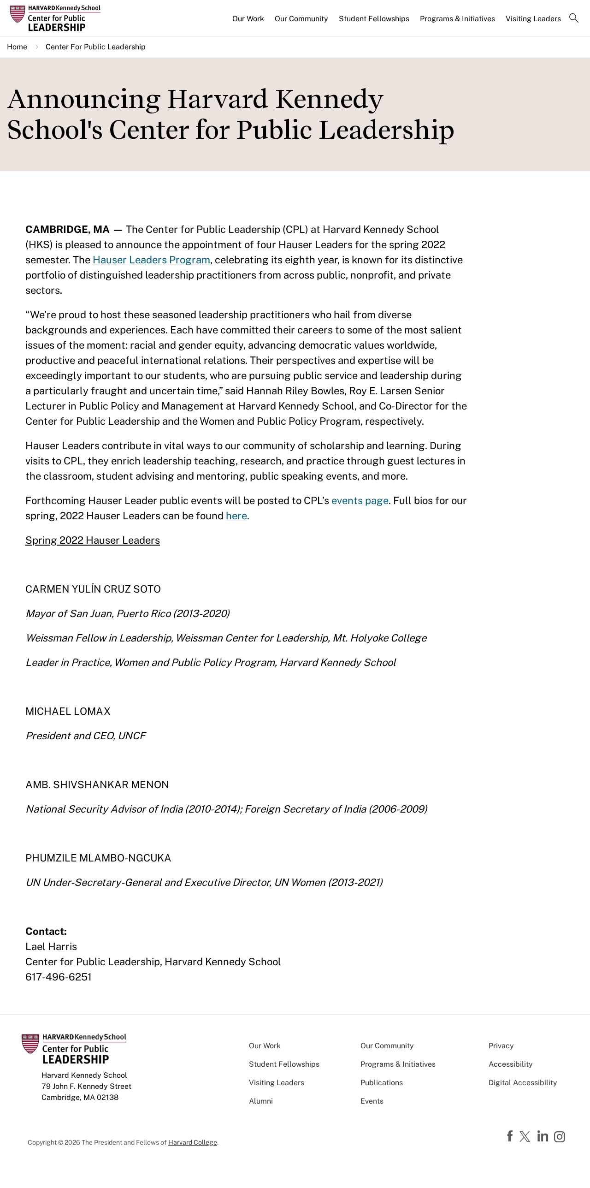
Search (574, 19)
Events (372, 1101)
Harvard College (192, 1142)
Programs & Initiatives (457, 18)
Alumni (261, 1101)
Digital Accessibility (523, 1082)
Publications (381, 1082)
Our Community (301, 18)
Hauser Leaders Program (151, 260)
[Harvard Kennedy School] (75, 18)
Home (17, 46)
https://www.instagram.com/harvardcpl (561, 1137)
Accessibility (511, 1064)
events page (360, 500)
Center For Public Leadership (96, 46)
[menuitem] (249, 22)
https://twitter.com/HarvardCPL (526, 1137)
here (236, 516)
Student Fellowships (374, 18)
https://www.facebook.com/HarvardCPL (511, 1136)
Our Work (248, 18)
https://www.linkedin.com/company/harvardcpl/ (544, 1136)
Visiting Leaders (533, 18)
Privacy (501, 1045)
